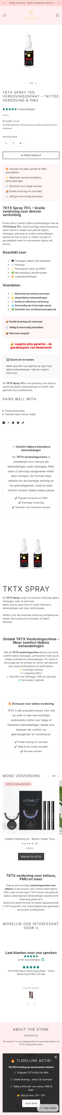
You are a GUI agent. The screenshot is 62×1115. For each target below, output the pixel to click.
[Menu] (4, 15)
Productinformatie (14, 410)
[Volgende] (58, 3)
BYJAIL (6, 115)
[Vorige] (3, 3)
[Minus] (6, 143)
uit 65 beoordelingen (29, 959)
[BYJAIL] (31, 15)
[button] (23, 423)
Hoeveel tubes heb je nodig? (20, 414)
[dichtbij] (55, 1057)
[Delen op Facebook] (4, 423)
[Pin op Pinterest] (13, 423)
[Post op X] (8, 422)
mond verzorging (21, 776)
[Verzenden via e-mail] (18, 423)
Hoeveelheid (10, 137)
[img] (31, 956)
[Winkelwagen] (57, 15)
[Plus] (20, 143)
